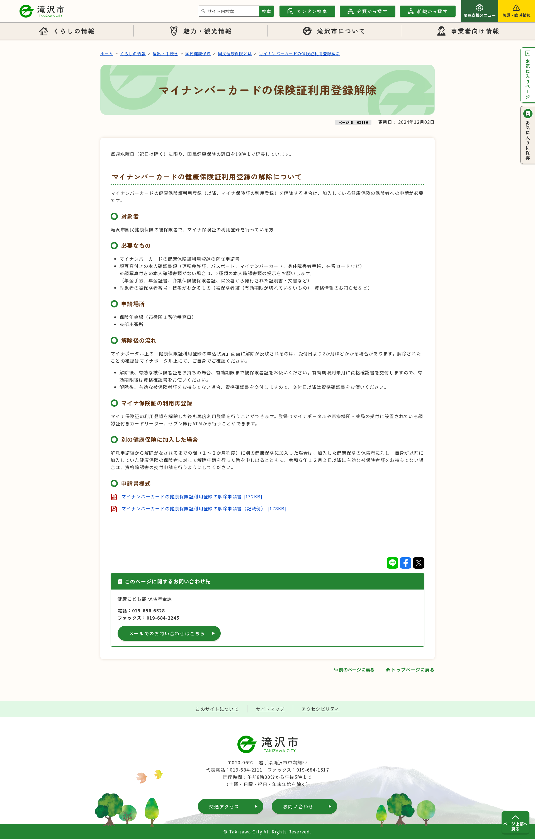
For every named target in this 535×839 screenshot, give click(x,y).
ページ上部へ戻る (515, 826)
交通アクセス (224, 806)
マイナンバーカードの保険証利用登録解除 (299, 53)
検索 (266, 11)
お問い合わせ (298, 806)
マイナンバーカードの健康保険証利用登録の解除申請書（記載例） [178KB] (204, 508)
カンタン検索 (312, 11)
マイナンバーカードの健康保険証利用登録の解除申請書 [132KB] (191, 496)
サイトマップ (270, 708)
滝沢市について (341, 30)
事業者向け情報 (475, 30)
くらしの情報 (74, 30)
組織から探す (432, 11)
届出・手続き (165, 53)
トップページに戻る (413, 669)
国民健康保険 (198, 53)
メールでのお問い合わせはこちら (167, 633)
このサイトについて (217, 708)
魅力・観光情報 (207, 30)
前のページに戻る (356, 669)
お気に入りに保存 (527, 140)
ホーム (106, 53)
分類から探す (372, 11)
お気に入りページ (527, 79)
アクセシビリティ (320, 708)
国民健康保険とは (235, 53)
